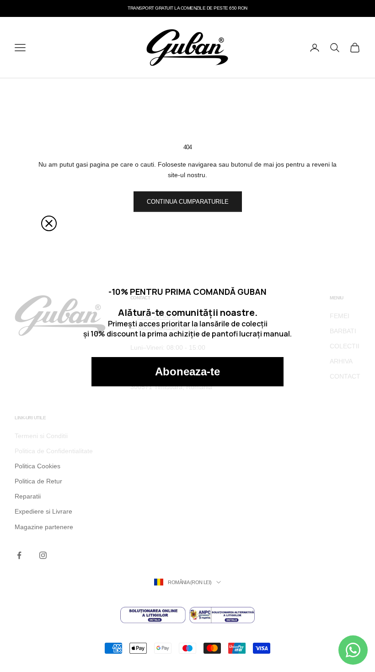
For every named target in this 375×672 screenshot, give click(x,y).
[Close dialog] (49, 223)
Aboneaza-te (187, 371)
